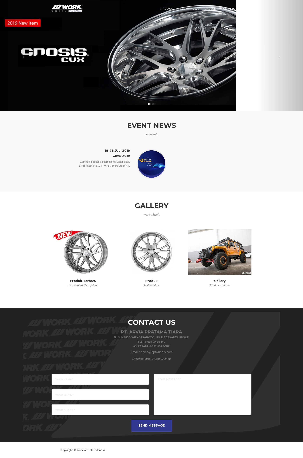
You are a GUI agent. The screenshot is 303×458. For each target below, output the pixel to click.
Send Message (151, 425)
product (167, 8)
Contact (230, 8)
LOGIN (246, 8)
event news (189, 8)
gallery (211, 8)
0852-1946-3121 (160, 346)
